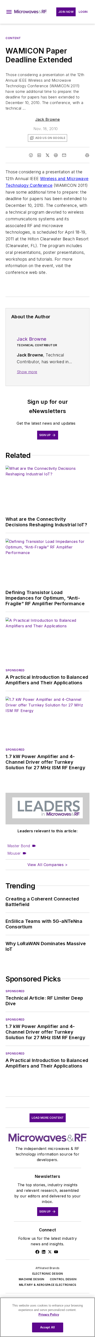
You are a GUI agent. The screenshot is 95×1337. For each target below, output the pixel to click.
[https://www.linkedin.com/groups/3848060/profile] (43, 1252)
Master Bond (18, 845)
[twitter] (47, 155)
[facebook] (31, 155)
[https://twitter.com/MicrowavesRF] (50, 1252)
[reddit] (55, 155)
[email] (64, 155)
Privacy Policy (49, 1314)
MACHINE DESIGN (31, 1279)
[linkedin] (39, 155)
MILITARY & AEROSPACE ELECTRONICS (47, 1285)
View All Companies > (47, 864)
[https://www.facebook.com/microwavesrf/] (37, 1252)
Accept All (47, 1327)
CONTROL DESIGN (63, 1279)
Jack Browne (47, 119)
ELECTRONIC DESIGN (47, 1273)
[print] (87, 155)
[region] (47, 1317)
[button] (9, 11)
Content (13, 38)
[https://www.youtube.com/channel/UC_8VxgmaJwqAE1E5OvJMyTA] (56, 1252)
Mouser (14, 853)
